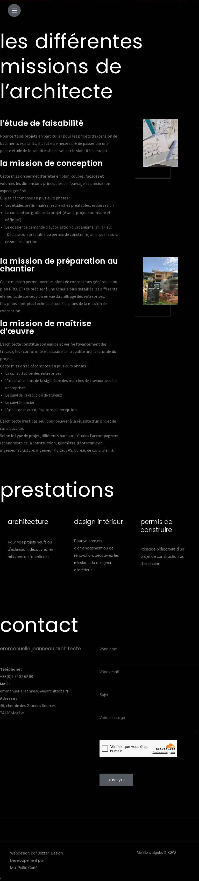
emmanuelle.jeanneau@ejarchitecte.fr (34, 691)
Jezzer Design (50, 853)
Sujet (104, 694)
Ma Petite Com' (23, 867)
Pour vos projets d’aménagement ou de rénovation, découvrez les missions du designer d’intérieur (98, 545)
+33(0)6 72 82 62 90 (16, 676)
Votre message (112, 717)
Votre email (109, 671)
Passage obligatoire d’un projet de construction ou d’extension (162, 542)
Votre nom (108, 648)
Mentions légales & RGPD (156, 852)
